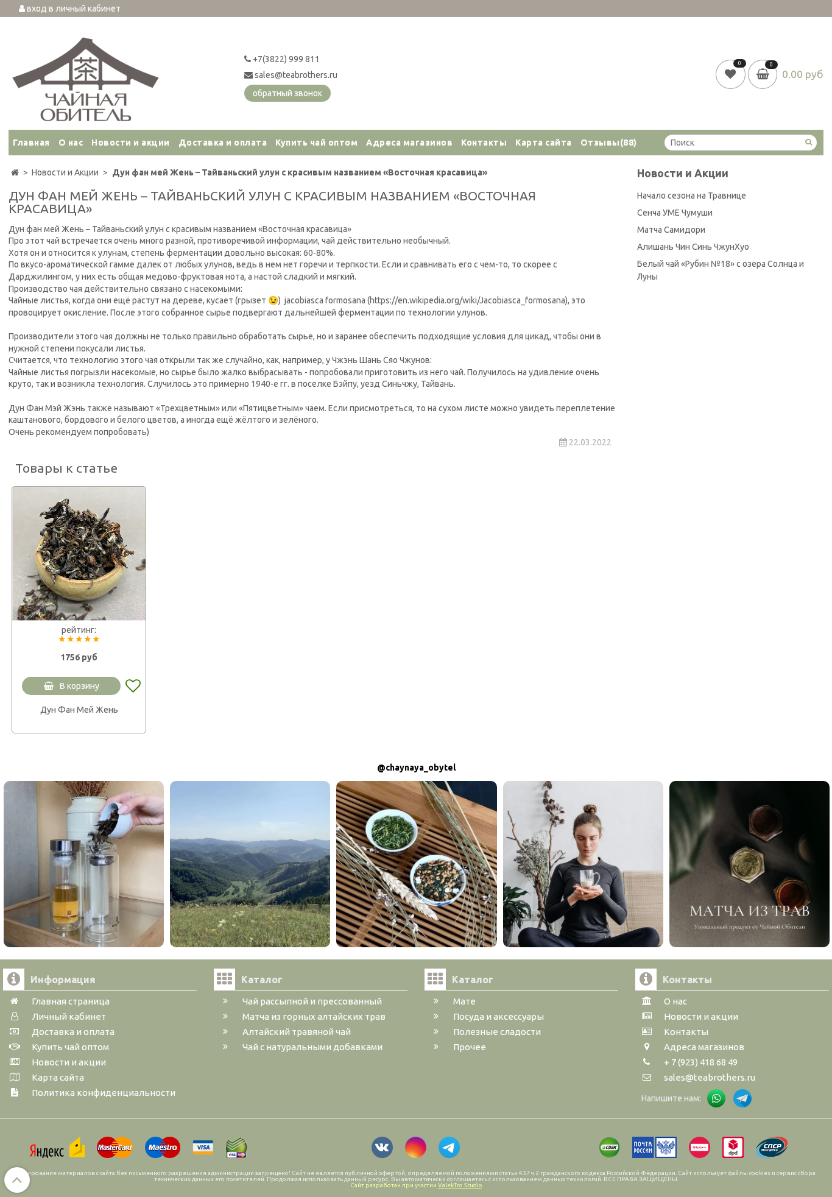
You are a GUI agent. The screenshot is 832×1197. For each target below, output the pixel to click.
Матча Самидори (671, 230)
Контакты (484, 142)
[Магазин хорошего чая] (86, 76)
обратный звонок (287, 93)
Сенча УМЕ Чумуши (675, 212)
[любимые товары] (732, 74)
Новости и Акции (682, 173)
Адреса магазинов (409, 142)
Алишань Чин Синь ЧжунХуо (693, 247)
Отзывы (608, 142)
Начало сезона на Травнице (691, 195)
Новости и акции (130, 142)
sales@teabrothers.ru (295, 75)
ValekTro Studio (460, 1185)
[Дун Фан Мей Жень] (79, 553)
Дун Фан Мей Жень (79, 710)
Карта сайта (543, 142)
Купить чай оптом (316, 142)
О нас (70, 142)
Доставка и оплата (222, 142)
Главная (31, 142)
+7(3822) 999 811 (285, 59)
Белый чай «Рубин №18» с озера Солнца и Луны (720, 270)
